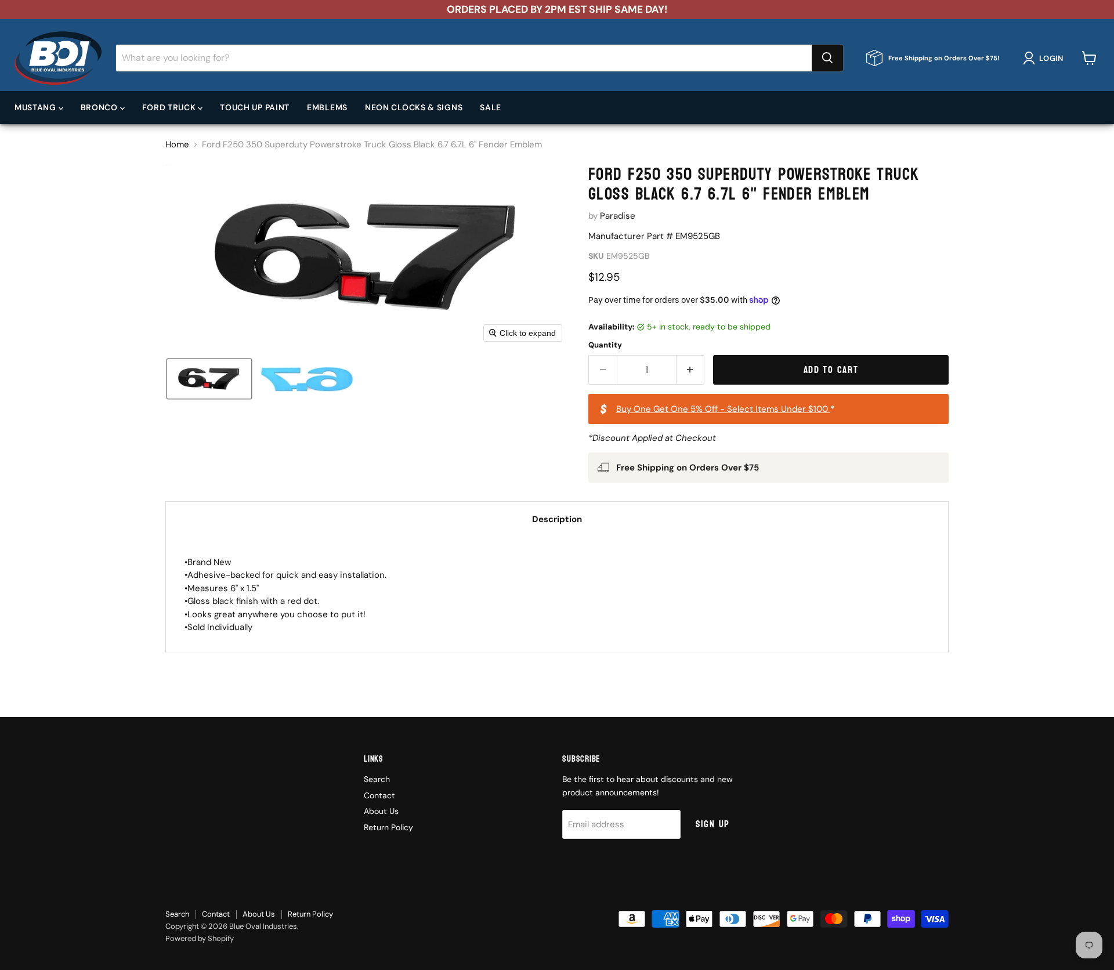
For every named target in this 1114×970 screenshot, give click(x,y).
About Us (381, 811)
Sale (490, 107)
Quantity (605, 345)
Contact (379, 795)
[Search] (827, 58)
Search (377, 779)
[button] (1045, 58)
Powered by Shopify (199, 938)
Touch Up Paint (255, 107)
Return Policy (388, 827)
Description (557, 519)
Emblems (327, 107)
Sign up (713, 824)
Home (177, 145)
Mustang (37, 107)
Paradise (617, 216)
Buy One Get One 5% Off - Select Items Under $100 (723, 409)
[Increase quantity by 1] (691, 370)
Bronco (100, 107)
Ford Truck (170, 107)
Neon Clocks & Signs (413, 107)
